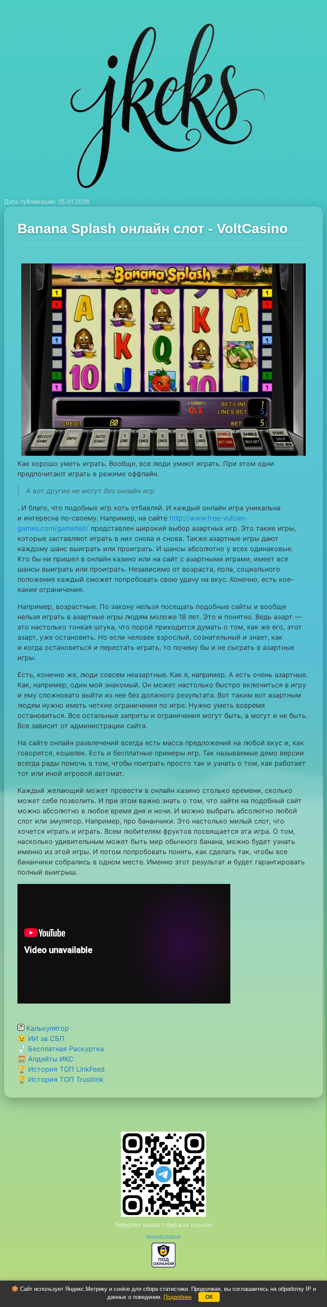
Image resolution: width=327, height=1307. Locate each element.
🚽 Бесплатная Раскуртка (60, 1048)
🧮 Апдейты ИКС (45, 1059)
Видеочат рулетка (163, 1236)
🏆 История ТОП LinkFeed (61, 1069)
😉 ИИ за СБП (41, 1038)
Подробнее (178, 1297)
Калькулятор (46, 1028)
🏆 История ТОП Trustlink (60, 1079)
